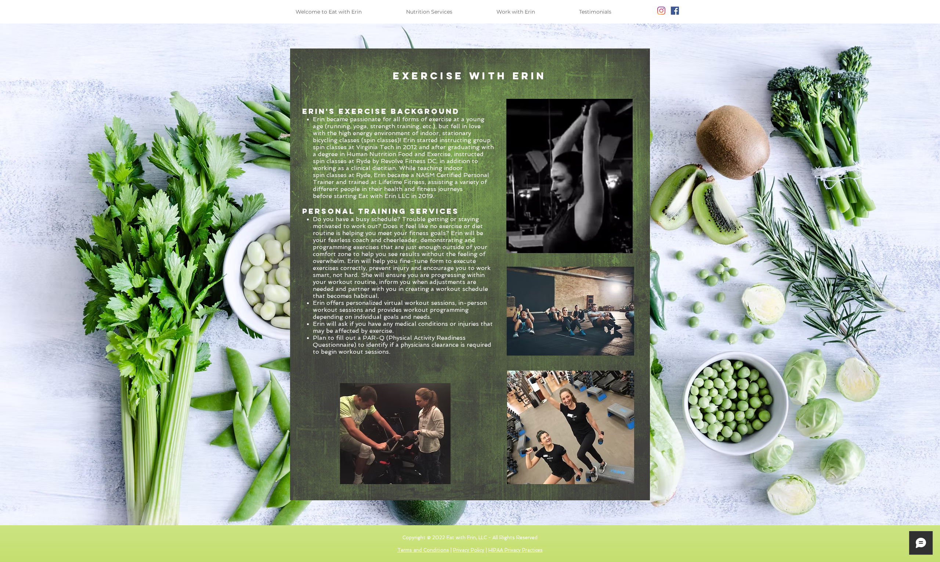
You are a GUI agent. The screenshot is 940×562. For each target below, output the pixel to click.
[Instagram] (661, 11)
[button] (446, 11)
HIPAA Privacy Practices (515, 550)
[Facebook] (675, 11)
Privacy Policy (468, 550)
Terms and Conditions (423, 550)
